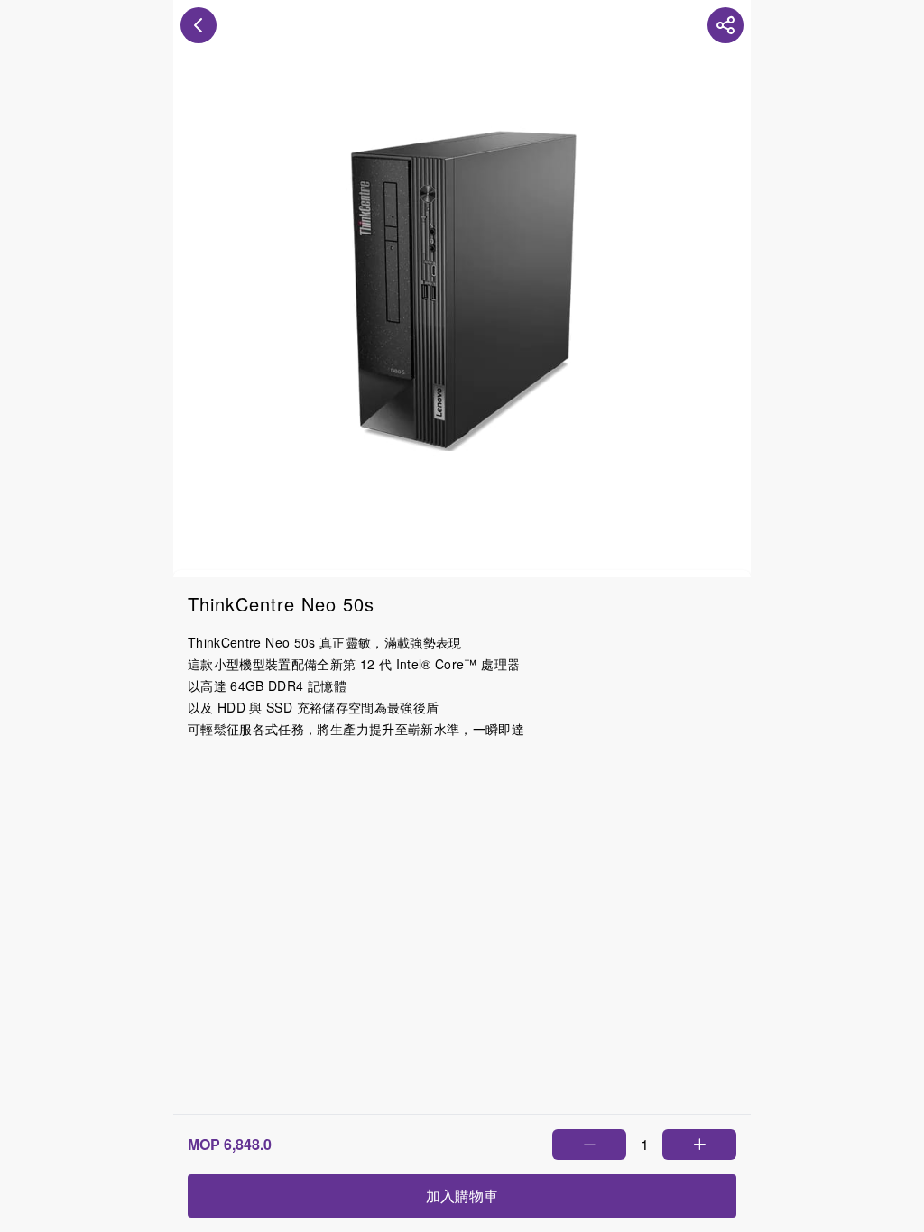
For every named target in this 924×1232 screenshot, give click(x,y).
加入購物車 (462, 1195)
